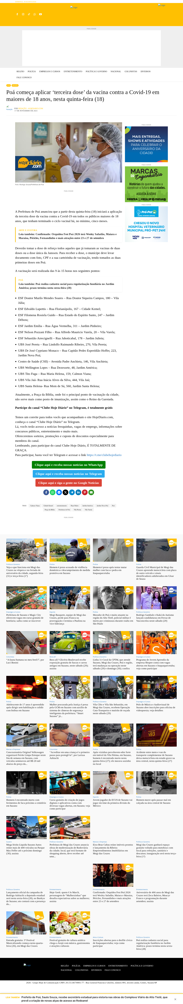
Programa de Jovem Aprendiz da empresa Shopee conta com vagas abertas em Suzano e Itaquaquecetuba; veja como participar (155, 664)
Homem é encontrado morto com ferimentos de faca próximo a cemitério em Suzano (26, 803)
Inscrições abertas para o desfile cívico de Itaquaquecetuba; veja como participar (112, 943)
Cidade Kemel (48, 506)
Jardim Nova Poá (102, 506)
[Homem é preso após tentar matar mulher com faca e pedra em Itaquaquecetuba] (113, 550)
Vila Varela (88, 510)
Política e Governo (13, 564)
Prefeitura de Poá (64, 510)
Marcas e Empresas (13, 749)
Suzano (9, 842)
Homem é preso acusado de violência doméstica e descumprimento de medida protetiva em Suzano (70, 570)
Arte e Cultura (98, 937)
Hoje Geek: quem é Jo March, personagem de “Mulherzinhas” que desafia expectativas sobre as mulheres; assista (70, 896)
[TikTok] (29, 14)
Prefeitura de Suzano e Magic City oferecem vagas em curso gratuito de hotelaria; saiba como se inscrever (24, 618)
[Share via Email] (91, 492)
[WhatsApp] (34, 14)
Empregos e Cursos (13, 612)
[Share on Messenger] (59, 492)
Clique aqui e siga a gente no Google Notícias (68, 483)
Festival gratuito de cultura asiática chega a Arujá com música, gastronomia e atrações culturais (70, 943)
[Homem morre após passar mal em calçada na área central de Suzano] (156, 782)
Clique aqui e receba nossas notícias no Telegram (69, 474)
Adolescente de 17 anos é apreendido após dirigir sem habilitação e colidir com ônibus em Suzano (25, 707)
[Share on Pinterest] (85, 492)
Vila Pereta (77, 510)
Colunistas (10, 657)
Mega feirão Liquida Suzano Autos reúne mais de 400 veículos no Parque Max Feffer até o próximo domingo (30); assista (25, 849)
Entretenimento (55, 889)
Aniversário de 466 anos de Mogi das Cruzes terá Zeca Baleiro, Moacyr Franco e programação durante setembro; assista (155, 896)
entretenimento (62, 506)
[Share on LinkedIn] (78, 492)
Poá (8, 85)
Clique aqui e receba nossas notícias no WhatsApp (69, 465)
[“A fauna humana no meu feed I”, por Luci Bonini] (26, 642)
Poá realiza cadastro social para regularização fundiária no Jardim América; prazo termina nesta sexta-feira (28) (154, 944)
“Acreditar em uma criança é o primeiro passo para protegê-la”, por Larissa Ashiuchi (70, 755)
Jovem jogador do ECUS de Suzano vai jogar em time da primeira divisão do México (112, 803)
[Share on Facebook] (46, 492)
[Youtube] (40, 14)
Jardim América (87, 506)
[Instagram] (23, 14)
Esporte (52, 612)
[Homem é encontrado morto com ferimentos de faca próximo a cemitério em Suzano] (26, 782)
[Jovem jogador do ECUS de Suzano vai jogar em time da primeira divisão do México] (113, 782)
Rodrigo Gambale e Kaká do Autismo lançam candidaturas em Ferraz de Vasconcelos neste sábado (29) (155, 618)
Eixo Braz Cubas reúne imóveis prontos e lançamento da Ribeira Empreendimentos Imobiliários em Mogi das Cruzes (113, 849)
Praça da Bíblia (50, 510)
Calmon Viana (35, 506)
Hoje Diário (74, 506)
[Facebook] (17, 14)
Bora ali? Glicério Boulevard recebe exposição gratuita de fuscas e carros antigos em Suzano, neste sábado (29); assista (69, 664)
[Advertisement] (91, 48)
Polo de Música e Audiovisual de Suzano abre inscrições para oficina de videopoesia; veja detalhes (155, 707)
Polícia (52, 564)
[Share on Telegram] (72, 492)
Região (15, 85)
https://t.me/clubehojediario (104, 455)
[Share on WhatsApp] (52, 492)
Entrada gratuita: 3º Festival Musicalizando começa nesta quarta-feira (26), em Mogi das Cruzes (24, 943)
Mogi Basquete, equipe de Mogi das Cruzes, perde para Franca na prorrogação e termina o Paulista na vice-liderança (68, 619)
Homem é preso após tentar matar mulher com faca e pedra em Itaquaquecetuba (110, 570)
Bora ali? (53, 657)
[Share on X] (65, 492)
